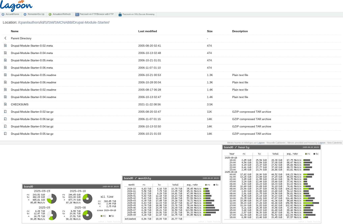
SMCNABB (63, 22)
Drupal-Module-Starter (90, 22)
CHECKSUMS (19, 104)
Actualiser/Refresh (62, 14)
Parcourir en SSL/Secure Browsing (138, 14)
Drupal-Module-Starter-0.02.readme (33, 89)
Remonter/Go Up (36, 14)
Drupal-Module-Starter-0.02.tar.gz (32, 111)
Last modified (147, 31)
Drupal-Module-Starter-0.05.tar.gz (32, 133)
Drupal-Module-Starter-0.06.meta (32, 67)
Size (210, 31)
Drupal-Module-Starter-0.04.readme (33, 97)
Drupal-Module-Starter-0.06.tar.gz (32, 119)
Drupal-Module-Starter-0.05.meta (32, 60)
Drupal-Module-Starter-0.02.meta (32, 45)
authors (34, 22)
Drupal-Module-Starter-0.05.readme (33, 75)
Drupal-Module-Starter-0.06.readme (33, 82)
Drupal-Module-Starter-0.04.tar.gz (32, 126)
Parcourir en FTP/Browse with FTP (96, 14)
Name (14, 31)
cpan (23, 22)
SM (50, 22)
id (42, 22)
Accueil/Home (12, 14)
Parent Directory (21, 38)
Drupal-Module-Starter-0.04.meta (32, 53)
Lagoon (261, 142)
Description (240, 31)
